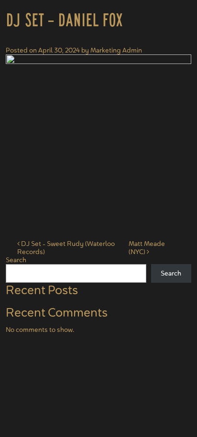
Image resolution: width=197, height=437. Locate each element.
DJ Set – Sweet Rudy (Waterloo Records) (66, 247)
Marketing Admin (116, 50)
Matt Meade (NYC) (147, 247)
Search (16, 260)
